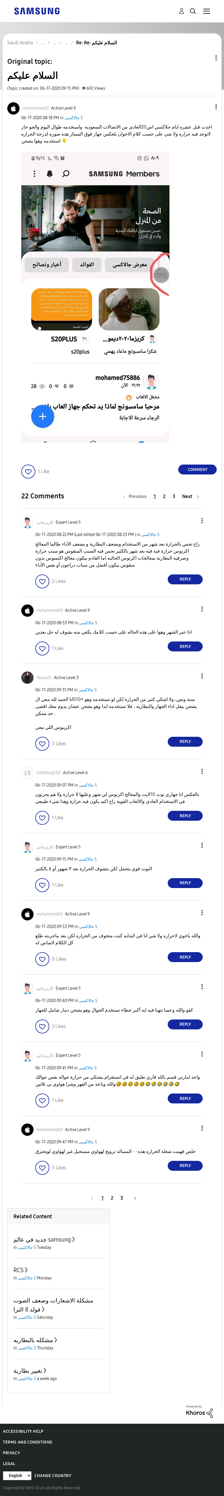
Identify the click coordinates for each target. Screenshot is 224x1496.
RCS (18, 1270)
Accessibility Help (23, 1431)
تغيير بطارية (27, 1370)
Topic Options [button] (206, 57)
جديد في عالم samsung (42, 1239)
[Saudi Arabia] (37, 10)
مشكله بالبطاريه (33, 1340)
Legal (9, 1463)
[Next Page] (133, 1198)
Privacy (11, 1453)
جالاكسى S (73, 117)
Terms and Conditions (27, 1442)
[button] (206, 106)
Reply (185, 579)
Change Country (52, 1475)
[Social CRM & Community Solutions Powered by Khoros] (199, 1411)
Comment (197, 469)
